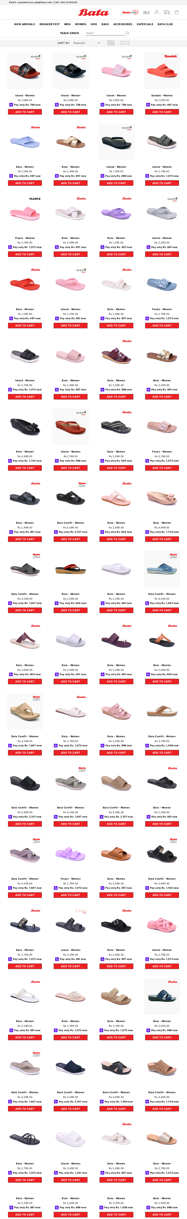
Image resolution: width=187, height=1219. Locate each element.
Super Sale (145, 24)
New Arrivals (24, 24)
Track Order (69, 33)
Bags (105, 24)
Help (146, 12)
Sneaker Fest (49, 24)
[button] (178, 12)
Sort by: (64, 42)
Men (67, 24)
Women (80, 24)
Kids (94, 24)
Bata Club (165, 24)
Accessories (123, 24)
